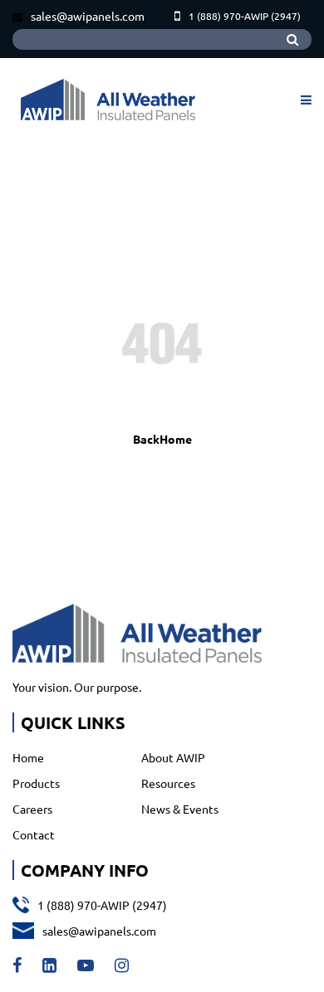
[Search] (292, 39)
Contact (33, 834)
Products (36, 783)
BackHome (162, 438)
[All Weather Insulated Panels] (108, 99)
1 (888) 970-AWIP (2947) (245, 15)
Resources (168, 783)
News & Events (179, 808)
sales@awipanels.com (88, 15)
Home (28, 757)
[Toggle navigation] (304, 99)
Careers (32, 808)
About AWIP (173, 757)
